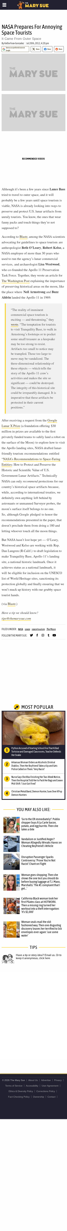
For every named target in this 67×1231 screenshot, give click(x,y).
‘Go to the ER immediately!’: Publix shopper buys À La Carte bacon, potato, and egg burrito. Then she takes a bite (40, 824)
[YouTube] (54, 636)
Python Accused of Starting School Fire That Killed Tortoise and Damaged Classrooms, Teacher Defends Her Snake (36, 751)
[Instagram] (43, 636)
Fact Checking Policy (19, 1096)
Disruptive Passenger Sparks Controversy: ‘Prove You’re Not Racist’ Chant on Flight (38, 860)
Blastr (23, 236)
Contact (51, 1096)
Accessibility (32, 1085)
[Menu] (4, 5)
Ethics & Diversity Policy (21, 1091)
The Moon (51, 629)
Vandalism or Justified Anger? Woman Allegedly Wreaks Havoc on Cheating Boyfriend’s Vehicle (41, 842)
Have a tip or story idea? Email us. (35, 955)
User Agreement (50, 1085)
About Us (33, 1080)
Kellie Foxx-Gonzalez (14, 43)
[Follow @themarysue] (31, 636)
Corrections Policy (45, 1091)
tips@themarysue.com (16, 618)
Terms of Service (13, 1085)
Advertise (46, 1080)
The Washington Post (16, 281)
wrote (14, 324)
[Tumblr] (48, 636)
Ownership (38, 1096)
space (27, 629)
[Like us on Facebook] (37, 636)
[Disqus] (33, 1015)
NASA (20, 629)
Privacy (58, 1080)
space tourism (38, 629)
